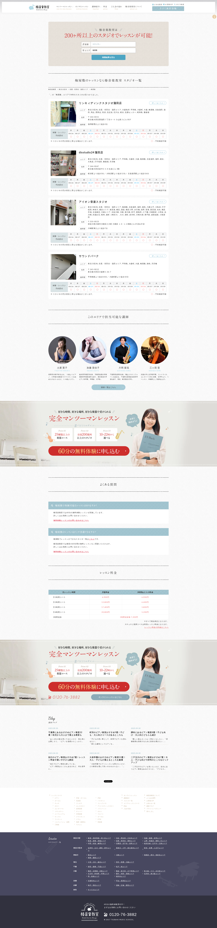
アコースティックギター (106, 806)
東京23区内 (63, 89)
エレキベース (59, 809)
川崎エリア (106, 212)
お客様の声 (169, 4)
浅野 (143, 210)
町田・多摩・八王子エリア (154, 848)
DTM (99, 819)
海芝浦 (112, 210)
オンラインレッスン (82, 8)
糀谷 (122, 112)
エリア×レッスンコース (131, 803)
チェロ (57, 803)
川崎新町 (153, 212)
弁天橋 (137, 210)
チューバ (79, 811)
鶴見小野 (129, 210)
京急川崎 (115, 212)
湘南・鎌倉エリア (94, 858)
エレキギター (80, 806)
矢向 (159, 210)
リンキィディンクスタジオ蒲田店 (100, 103)
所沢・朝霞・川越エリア (125, 862)
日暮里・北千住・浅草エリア (126, 843)
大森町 (140, 110)
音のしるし (150, 811)
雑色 (144, 207)
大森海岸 (126, 110)
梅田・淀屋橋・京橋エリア (98, 871)
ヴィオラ (79, 803)
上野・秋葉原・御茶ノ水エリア (155, 841)
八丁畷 (145, 212)
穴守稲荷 (98, 162)
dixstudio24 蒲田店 (91, 152)
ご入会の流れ (116, 8)
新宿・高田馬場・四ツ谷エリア (99, 838)
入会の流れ (127, 809)
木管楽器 (79, 814)
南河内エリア (121, 876)
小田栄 (160, 212)
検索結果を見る (108, 57)
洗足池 (110, 112)
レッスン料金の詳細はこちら (156, 627)
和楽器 (100, 822)
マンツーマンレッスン (64, 8)
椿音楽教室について (133, 8)
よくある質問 (158, 4)
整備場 (146, 112)
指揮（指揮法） (81, 822)
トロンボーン (59, 811)
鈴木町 (132, 215)
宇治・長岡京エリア (123, 881)
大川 (122, 215)
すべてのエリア (93, 890)
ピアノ (57, 798)
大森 (146, 110)
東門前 (147, 215)
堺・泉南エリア (93, 876)
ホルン (100, 811)
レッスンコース (57, 795)
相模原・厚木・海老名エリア (154, 855)
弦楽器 (78, 801)
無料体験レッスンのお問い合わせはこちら (71, 520)
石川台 (116, 112)
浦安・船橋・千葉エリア (97, 866)
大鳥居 (91, 162)
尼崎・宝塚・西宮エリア (125, 885)
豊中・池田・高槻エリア (125, 873)
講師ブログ (150, 806)
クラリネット (80, 817)
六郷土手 (150, 207)
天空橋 (112, 162)
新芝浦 (153, 210)
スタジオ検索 (180, 4)
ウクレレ (79, 824)
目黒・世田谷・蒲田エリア (79, 89)
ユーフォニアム (60, 814)
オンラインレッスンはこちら (110, 697)
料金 (105, 8)
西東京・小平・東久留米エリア (127, 848)
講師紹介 (96, 8)
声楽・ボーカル (81, 798)
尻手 (133, 212)
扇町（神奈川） (112, 215)
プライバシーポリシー (153, 809)
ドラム (78, 819)
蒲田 (157, 159)
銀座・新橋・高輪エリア (97, 841)
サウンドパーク (89, 256)
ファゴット (58, 819)
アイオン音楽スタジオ (93, 201)
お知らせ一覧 (150, 803)
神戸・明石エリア (94, 885)
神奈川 (95, 210)
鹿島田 (139, 212)
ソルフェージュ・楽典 (62, 822)
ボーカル (58, 801)
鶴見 (118, 210)
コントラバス (102, 803)
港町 (127, 215)
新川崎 (127, 212)
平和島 (133, 110)
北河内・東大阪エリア (152, 873)
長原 (104, 112)
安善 (147, 210)
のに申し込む (89, 451)
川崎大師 (140, 215)
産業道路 (155, 215)
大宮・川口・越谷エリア (97, 862)
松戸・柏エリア (122, 866)
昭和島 (140, 112)
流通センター (130, 112)
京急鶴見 (96, 212)
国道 (123, 210)
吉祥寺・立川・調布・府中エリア (99, 849)
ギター (57, 806)
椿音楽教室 (52, 89)
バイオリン (101, 801)
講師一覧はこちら (108, 387)
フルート (101, 814)
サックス (58, 817)
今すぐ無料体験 (168, 8)
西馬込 (98, 112)
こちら (92, 539)
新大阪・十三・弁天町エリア (154, 871)
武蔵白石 (96, 215)
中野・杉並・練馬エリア (97, 843)
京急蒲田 (159, 110)
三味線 (57, 824)
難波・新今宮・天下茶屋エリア (127, 871)
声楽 (99, 798)
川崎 (122, 212)
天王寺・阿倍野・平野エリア (98, 873)
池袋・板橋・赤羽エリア (153, 838)
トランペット (102, 809)
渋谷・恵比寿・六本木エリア (126, 838)
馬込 (93, 112)
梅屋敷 (151, 110)
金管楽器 (79, 809)
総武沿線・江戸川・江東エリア (155, 843)
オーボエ (101, 817)
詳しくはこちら (158, 103)
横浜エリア (104, 210)
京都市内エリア (93, 881)
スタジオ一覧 (128, 801)
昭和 (103, 215)
